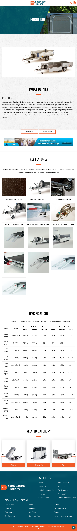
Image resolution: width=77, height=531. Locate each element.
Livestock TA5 (34, 516)
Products (62, 486)
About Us (42, 486)
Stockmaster (10, 516)
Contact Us (62, 494)
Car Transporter (60, 508)
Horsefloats (38, 465)
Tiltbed (56, 505)
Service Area (43, 498)
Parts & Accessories (46, 490)
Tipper (13, 465)
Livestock (8, 508)
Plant (63, 465)
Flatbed (32, 508)
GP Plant (32, 512)
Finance (41, 494)
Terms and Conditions (67, 498)
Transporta (9, 512)
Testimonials (63, 490)
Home (40, 483)
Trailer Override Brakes (63, 516)
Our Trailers (63, 483)
